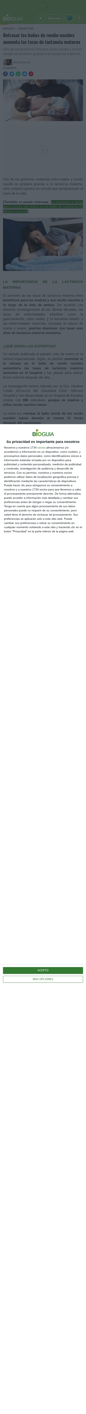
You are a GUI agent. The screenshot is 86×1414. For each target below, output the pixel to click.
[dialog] (43, 919)
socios (41, 447)
